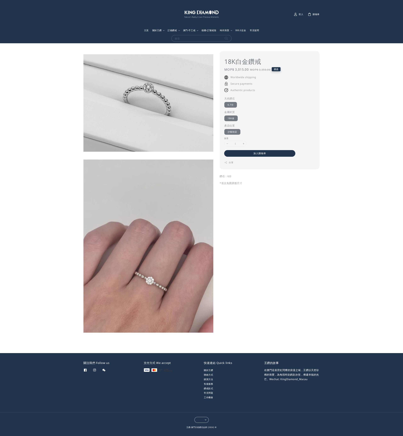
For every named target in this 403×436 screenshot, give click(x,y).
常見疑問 (254, 30)
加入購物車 (259, 153)
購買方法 (208, 379)
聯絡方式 (208, 374)
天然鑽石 (229, 98)
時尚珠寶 (224, 30)
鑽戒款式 (208, 388)
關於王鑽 (157, 30)
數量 (226, 138)
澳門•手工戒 (189, 30)
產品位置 (229, 125)
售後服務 (208, 383)
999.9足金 (240, 30)
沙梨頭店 (232, 131)
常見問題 (208, 392)
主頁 (146, 30)
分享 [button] (231, 162)
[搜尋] (226, 38)
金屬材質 (229, 112)
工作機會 (208, 397)
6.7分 (231, 104)
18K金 (231, 118)
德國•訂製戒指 (209, 30)
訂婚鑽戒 (172, 30)
